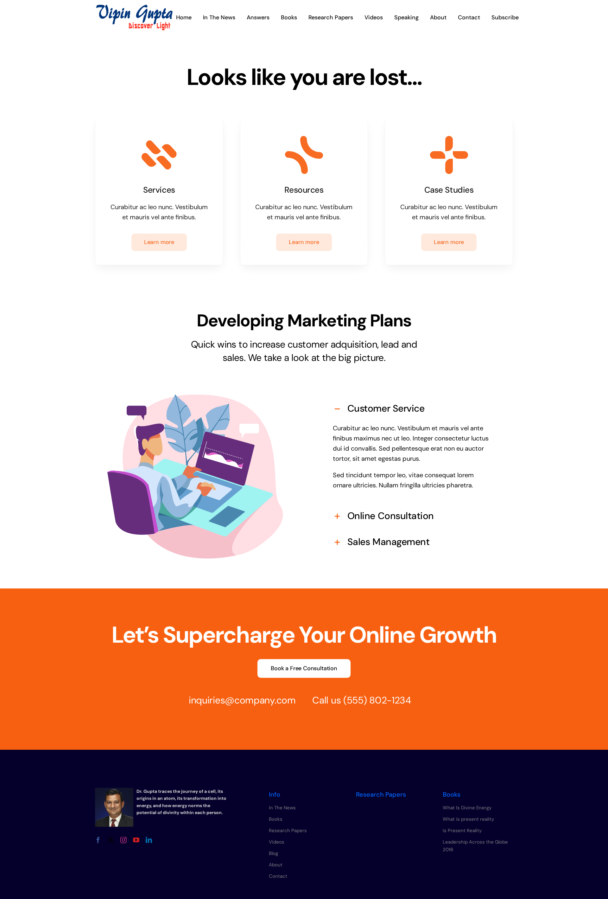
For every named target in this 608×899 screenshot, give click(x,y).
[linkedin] (149, 840)
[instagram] (123, 840)
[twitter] (111, 840)
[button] (413, 408)
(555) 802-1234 (377, 700)
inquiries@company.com (242, 700)
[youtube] (136, 840)
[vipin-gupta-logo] (134, 7)
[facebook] (98, 840)
